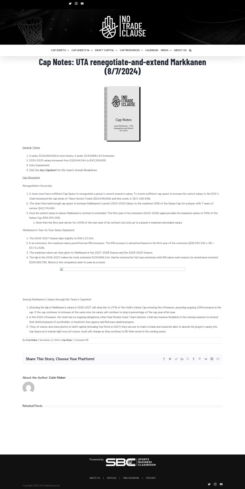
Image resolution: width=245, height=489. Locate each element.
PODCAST (151, 478)
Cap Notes (67, 340)
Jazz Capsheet (48, 170)
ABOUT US (95, 478)
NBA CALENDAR (131, 478)
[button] (190, 50)
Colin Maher (32, 340)
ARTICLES (111, 478)
